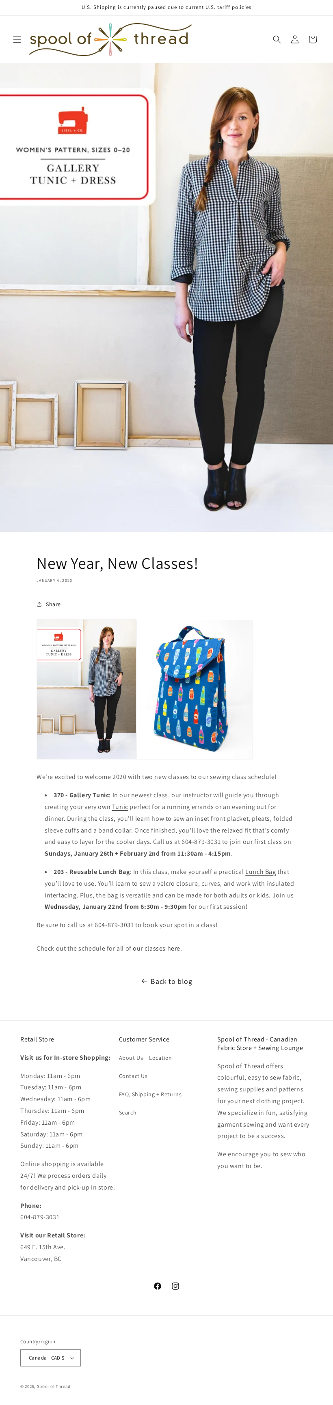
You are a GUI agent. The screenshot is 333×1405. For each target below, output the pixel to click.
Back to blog (171, 981)
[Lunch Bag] (194, 759)
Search (128, 1112)
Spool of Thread (54, 1386)
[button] (17, 39)
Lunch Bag (260, 871)
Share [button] (53, 604)
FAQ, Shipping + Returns (150, 1094)
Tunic (120, 807)
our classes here (156, 948)
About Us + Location (145, 1057)
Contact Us (133, 1076)
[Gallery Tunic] (86, 759)
